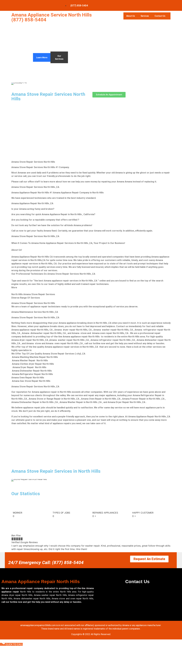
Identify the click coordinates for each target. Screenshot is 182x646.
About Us (130, 16)
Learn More (41, 57)
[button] (14, 542)
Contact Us (160, 16)
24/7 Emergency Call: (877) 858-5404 (46, 562)
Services (145, 16)
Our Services (59, 57)
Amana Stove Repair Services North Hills (48, 96)
